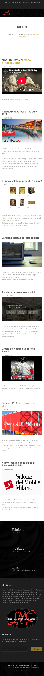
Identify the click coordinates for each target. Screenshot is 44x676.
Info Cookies (26, 667)
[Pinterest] (22, 6)
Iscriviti (36, 649)
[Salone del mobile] (22, 422)
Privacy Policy (18, 667)
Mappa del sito (35, 667)
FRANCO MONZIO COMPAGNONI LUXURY (20, 665)
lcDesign (25, 671)
